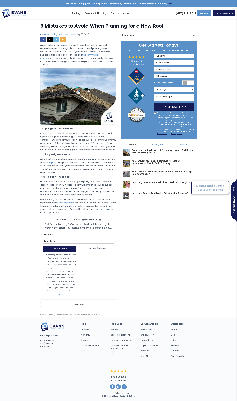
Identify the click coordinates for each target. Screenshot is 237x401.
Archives (184, 144)
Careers (175, 350)
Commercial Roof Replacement (120, 347)
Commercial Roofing (121, 340)
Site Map (125, 393)
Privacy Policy (176, 134)
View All (144, 355)
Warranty (85, 334)
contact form (101, 209)
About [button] (126, 13)
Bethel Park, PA (148, 329)
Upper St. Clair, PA (150, 345)
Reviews (175, 345)
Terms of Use (60, 291)
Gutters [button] (115, 13)
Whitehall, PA (147, 350)
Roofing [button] (76, 13)
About (174, 329)
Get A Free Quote (224, 13)
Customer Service (90, 345)
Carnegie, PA (147, 340)
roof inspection (66, 202)
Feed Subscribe (98, 248)
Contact (85, 329)
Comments (77, 304)
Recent (132, 144)
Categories (158, 144)
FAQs (83, 350)
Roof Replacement (120, 334)
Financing (85, 340)
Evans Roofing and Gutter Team (59, 34)
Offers (174, 340)
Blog (173, 334)
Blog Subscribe (59, 248)
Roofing (114, 329)
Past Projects (177, 355)
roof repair (49, 162)
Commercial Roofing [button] (95, 13)
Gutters (115, 353)
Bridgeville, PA (147, 334)
